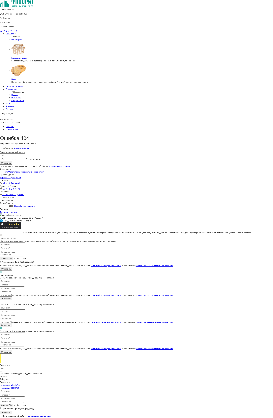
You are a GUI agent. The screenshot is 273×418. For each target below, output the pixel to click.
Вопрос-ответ (37, 171)
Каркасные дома (7, 177)
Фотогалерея (14, 171)
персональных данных (59, 166)
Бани (18, 177)
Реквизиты (26, 171)
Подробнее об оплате (24, 205)
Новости (4, 171)
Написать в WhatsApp (10, 384)
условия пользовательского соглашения (154, 265)
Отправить (6, 162)
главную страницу (22, 147)
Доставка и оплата (8, 211)
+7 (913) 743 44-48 (8, 30)
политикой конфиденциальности (106, 265)
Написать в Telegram (9, 387)
